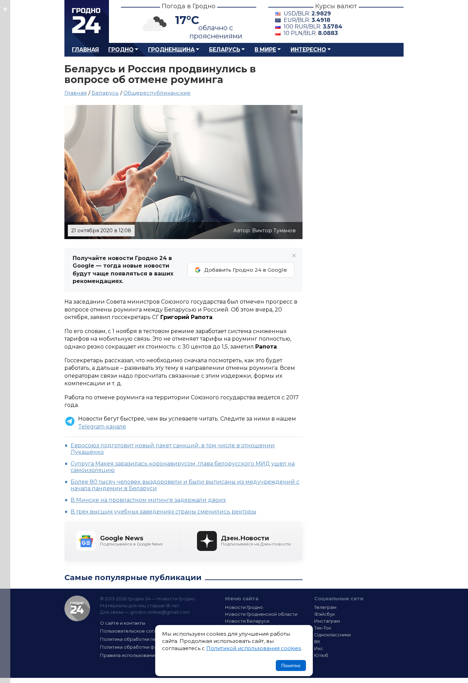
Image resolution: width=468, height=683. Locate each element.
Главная (85, 49)
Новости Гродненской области (261, 614)
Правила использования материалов (143, 655)
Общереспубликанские (156, 93)
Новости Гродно (244, 607)
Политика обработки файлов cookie (142, 647)
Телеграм (325, 607)
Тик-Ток (322, 628)
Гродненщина (171, 49)
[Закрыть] (294, 255)
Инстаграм (327, 621)
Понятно (290, 665)
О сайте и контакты (122, 623)
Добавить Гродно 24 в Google (245, 270)
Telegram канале (102, 426)
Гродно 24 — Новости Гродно (77, 608)
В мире (265, 49)
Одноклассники (332, 634)
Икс (318, 648)
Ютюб (321, 655)
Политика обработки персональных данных (151, 639)
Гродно (121, 49)
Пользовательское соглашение (137, 631)
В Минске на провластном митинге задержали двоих (148, 500)
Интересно (308, 49)
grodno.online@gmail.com (160, 612)
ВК (317, 641)
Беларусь (224, 49)
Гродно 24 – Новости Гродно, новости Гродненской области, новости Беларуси (86, 21)
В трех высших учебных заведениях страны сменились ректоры (163, 511)
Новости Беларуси (247, 621)
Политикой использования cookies (253, 648)
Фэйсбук (324, 614)
